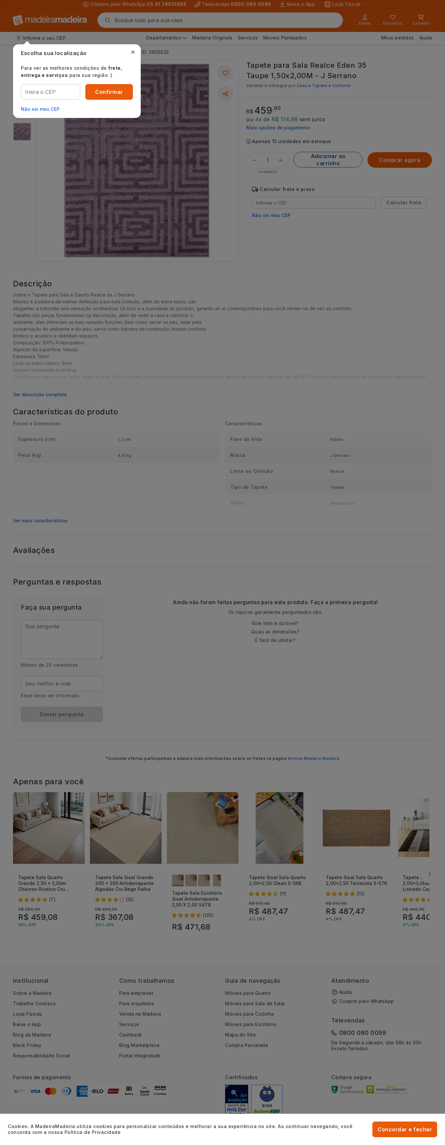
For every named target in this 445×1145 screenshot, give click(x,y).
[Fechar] (133, 52)
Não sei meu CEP (40, 109)
